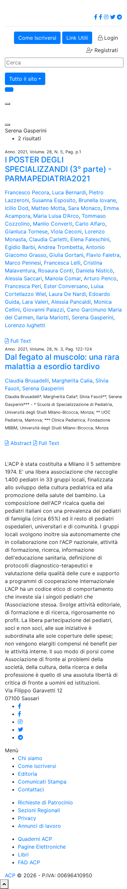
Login (110, 38)
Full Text (20, 341)
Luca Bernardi (69, 192)
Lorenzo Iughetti (25, 325)
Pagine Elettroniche (42, 846)
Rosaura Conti (55, 270)
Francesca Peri (23, 286)
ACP (10, 875)
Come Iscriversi (37, 38)
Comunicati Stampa (42, 781)
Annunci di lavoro (39, 826)
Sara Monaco (84, 208)
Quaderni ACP (35, 839)
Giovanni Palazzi (43, 309)
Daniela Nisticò (94, 270)
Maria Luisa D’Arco (56, 216)
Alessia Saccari (23, 278)
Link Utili (77, 38)
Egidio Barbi (20, 247)
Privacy (27, 818)
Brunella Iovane (97, 200)
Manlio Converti (52, 223)
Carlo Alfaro (90, 223)
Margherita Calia (72, 380)
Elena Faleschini (89, 239)
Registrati (105, 50)
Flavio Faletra (103, 255)
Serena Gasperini (92, 317)
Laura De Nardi (67, 294)
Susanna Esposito (54, 200)
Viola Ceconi (66, 231)
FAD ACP (29, 862)
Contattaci (31, 789)
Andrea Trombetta (60, 247)
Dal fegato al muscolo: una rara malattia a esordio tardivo (62, 361)
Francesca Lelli (62, 262)
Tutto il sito (23, 79)
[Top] (4, 884)
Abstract (20, 443)
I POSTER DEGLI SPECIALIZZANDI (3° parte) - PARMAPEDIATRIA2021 (58, 169)
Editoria (27, 774)
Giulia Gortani (66, 255)
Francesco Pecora (27, 192)
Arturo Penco (100, 278)
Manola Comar (63, 278)
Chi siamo (30, 758)
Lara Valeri (35, 302)
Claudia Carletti (48, 239)
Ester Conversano (66, 286)
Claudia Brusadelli (27, 380)
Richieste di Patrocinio (45, 802)
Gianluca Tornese (26, 231)
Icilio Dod (16, 208)
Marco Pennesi (23, 262)
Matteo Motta (48, 208)
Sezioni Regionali (39, 810)
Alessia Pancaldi (71, 302)
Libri (23, 854)
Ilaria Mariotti (52, 317)
